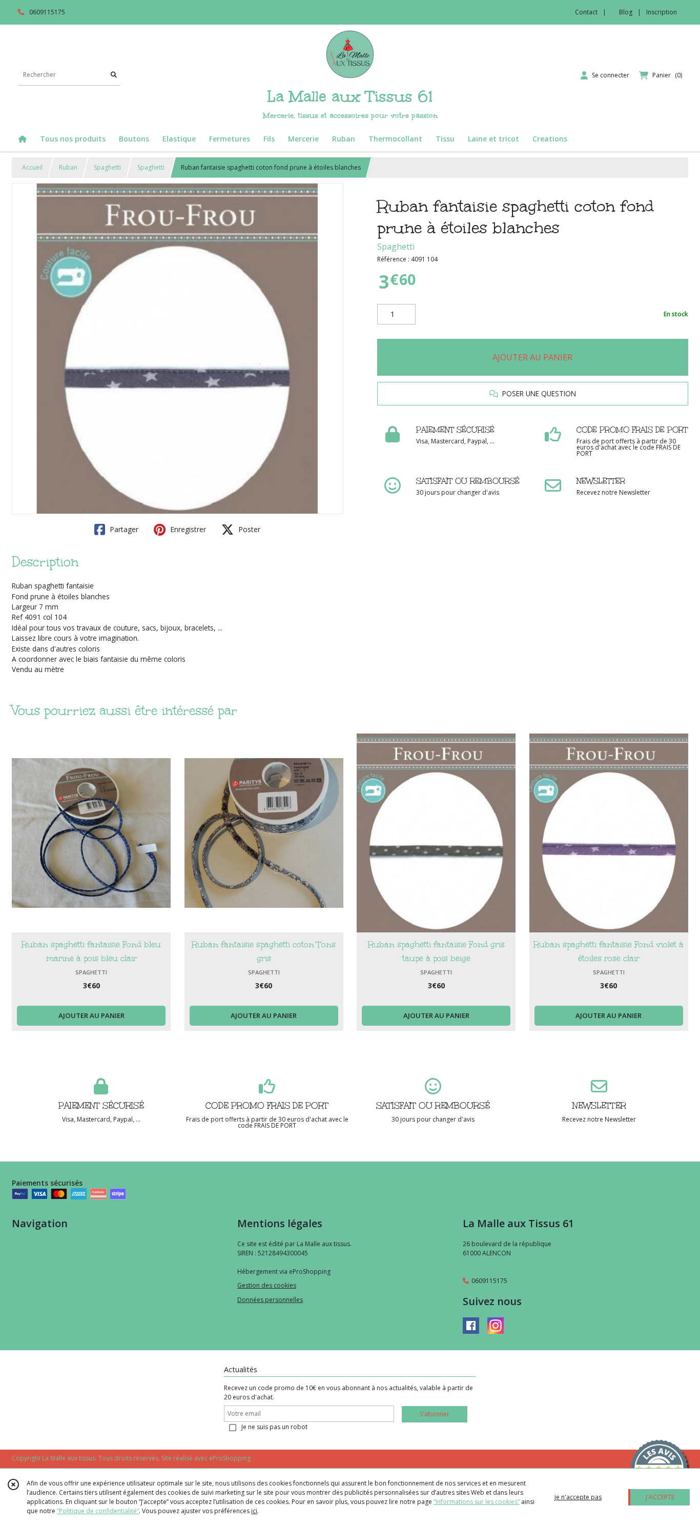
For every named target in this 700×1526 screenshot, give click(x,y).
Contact (586, 12)
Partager (123, 529)
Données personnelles (270, 1299)
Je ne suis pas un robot (274, 1426)
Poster (248, 529)
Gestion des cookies (266, 1285)
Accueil (32, 167)
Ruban (68, 167)
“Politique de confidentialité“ (98, 1511)
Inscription (661, 12)
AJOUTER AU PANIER (532, 357)
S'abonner (434, 1414)
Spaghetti (107, 167)
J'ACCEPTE (660, 1497)
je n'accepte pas (578, 1497)
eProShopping (230, 1458)
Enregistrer (187, 529)
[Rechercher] (113, 75)
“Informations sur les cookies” (477, 1501)
